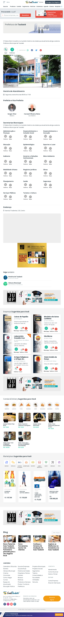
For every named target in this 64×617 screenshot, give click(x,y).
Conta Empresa (53, 581)
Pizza (21, 409)
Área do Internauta (54, 583)
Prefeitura (21, 586)
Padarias (28, 409)
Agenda (46, 6)
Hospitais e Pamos (24, 573)
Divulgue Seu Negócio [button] (53, 2)
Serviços (52, 466)
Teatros (34, 573)
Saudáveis (49, 409)
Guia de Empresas (23, 566)
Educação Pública (9, 586)
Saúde (46, 466)
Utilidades (35, 580)
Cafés (35, 409)
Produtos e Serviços (24, 582)
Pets (59, 466)
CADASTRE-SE (59, 614)
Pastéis (57, 409)
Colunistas (39, 6)
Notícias (32, 6)
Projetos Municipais (38, 566)
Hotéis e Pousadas (19, 466)
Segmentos (25, 6)
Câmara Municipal (9, 571)
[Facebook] (4, 604)
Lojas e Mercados (39, 466)
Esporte (33, 466)
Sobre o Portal (52, 574)
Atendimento (52, 569)
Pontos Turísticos (23, 584)
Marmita (7, 409)
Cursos (5, 580)
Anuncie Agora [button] (52, 598)
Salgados (42, 409)
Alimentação (26, 466)
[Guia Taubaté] (32, 2)
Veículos (13, 466)
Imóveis (6, 466)
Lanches (14, 409)
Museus (20, 577)
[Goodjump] (32, 255)
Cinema (51, 6)
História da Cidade (24, 571)
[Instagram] (8, 604)
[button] (10, 137)
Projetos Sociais (37, 569)
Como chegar (7, 577)
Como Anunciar (53, 572)
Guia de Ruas (22, 569)
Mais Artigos (56, 532)
